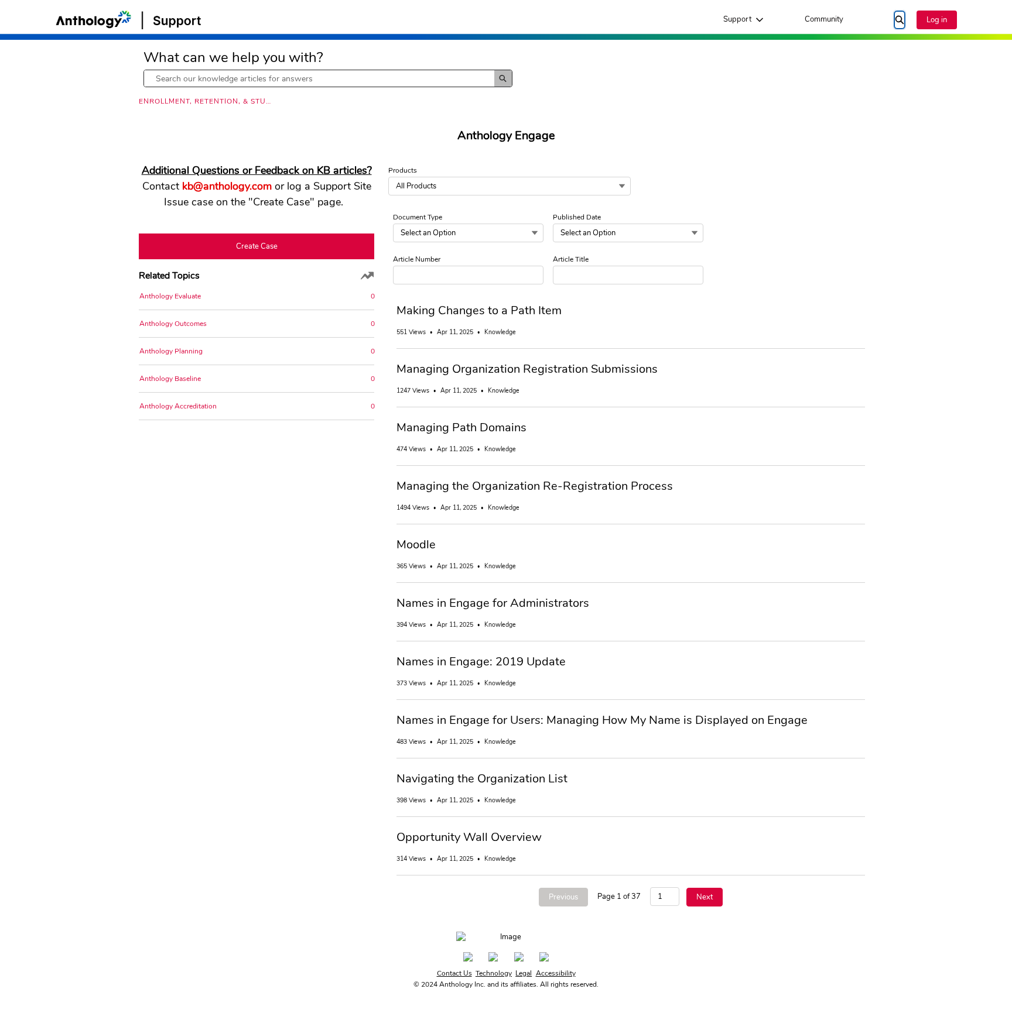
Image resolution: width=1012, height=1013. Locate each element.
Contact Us (454, 973)
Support (737, 19)
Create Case (257, 246)
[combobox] (319, 78)
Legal (523, 973)
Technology (494, 973)
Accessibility (556, 973)
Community (824, 19)
